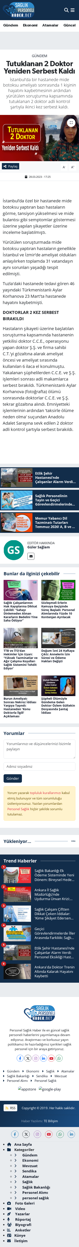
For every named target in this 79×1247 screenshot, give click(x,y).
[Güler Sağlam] (14, 549)
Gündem (10, 25)
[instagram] (37, 1134)
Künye (19, 1235)
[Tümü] (73, 841)
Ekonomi (30, 25)
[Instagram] (35, 1058)
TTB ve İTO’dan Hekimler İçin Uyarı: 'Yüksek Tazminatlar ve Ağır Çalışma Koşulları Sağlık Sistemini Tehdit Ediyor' (20, 659)
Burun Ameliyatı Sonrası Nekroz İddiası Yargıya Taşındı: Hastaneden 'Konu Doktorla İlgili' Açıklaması (20, 707)
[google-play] (50, 1089)
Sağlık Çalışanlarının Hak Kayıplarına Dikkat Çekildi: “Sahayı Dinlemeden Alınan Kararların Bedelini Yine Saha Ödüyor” (20, 611)
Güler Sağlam (38, 547)
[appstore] (27, 1089)
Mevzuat (61, 1076)
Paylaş (12, 166)
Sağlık (50, 1071)
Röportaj (22, 1219)
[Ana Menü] (73, 10)
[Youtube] (51, 1058)
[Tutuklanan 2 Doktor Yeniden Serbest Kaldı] (39, 138)
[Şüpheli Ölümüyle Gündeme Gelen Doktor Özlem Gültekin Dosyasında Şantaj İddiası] (58, 685)
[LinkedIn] (43, 1058)
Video (19, 1208)
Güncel (69, 25)
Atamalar (50, 25)
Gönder (13, 778)
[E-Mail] (30, 556)
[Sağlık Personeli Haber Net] (18, 10)
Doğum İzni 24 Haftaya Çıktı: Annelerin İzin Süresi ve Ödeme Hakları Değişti (57, 656)
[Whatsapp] (59, 1058)
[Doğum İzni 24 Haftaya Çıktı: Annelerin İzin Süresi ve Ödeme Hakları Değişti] (58, 637)
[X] (27, 1058)
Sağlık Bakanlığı (18, 1076)
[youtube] (48, 1134)
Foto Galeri (24, 1203)
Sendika (42, 1076)
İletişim (21, 1240)
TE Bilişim (51, 1121)
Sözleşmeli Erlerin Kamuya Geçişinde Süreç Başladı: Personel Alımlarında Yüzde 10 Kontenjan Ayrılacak (58, 610)
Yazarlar (22, 1213)
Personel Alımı (17, 1080)
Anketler (22, 1230)
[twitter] (26, 1134)
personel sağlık (35, 1198)
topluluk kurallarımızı (46, 793)
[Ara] (66, 10)
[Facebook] (20, 1058)
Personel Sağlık (18, 809)
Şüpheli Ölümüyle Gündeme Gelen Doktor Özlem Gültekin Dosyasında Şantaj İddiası (58, 706)
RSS (12, 1108)
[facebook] (15, 1134)
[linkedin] (71, 1134)
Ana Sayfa (23, 1144)
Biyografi (22, 1224)
